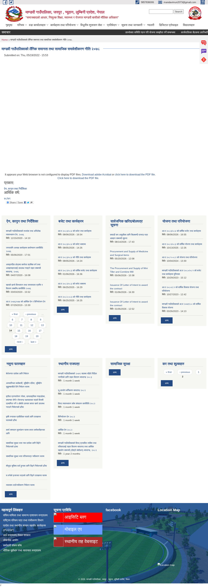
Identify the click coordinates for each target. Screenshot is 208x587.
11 (21, 325)
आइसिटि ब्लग (74, 517)
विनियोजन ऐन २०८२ (66, 416)
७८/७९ (7, 198)
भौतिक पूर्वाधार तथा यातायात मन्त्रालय (22, 550)
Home (5, 39)
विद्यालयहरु (189, 25)
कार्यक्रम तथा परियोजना (63, 25)
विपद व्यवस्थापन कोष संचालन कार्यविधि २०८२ (76, 403)
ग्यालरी (150, 25)
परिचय (20, 25)
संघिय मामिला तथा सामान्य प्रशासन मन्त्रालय (25, 515)
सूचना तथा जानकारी (131, 25)
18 (16, 336)
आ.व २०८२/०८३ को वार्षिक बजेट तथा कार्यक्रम (77, 270)
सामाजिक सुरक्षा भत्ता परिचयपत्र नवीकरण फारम (25, 456)
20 (37, 336)
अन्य (11, 349)
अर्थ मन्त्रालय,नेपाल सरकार (16, 535)
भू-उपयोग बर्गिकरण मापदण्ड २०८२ (72, 390)
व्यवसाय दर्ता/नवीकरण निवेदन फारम (20, 485)
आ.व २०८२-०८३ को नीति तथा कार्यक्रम (74, 297)
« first (15, 314)
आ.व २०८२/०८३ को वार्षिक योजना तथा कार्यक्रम (182, 244)
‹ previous (31, 314)
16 (29, 330)
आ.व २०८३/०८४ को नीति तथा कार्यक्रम (74, 257)
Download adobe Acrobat (97, 174)
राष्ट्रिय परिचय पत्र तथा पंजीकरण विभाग (23, 520)
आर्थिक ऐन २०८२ (65, 429)
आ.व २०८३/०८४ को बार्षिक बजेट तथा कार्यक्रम (181, 231)
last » (33, 341)
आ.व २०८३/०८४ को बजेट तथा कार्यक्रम (74, 231)
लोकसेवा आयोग (10, 540)
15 (19, 330)
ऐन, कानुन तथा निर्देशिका (15, 188)
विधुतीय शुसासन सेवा (91, 25)
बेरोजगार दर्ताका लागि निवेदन (17, 373)
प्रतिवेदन (112, 25)
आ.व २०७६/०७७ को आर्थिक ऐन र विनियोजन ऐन (25, 301)
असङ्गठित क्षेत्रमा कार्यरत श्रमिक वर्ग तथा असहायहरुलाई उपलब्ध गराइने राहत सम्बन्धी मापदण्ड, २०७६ (23, 268)
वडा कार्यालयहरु (37, 25)
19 (26, 336)
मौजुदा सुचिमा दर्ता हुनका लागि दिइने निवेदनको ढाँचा (26, 465)
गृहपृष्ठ (9, 25)
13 (42, 325)
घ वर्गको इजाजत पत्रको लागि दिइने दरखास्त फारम (26, 475)
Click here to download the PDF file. (78, 178)
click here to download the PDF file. (135, 174)
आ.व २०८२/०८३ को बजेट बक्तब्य (72, 283)
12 (32, 325)
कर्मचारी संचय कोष (12, 545)
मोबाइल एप (72, 529)
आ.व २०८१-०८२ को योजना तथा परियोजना (179, 257)
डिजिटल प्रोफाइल (168, 25)
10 (10, 325)
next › (20, 341)
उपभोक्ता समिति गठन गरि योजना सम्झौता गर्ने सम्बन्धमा (143, 32)
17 (40, 330)
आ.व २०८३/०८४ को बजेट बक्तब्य (72, 244)
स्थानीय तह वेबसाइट (80, 541)
